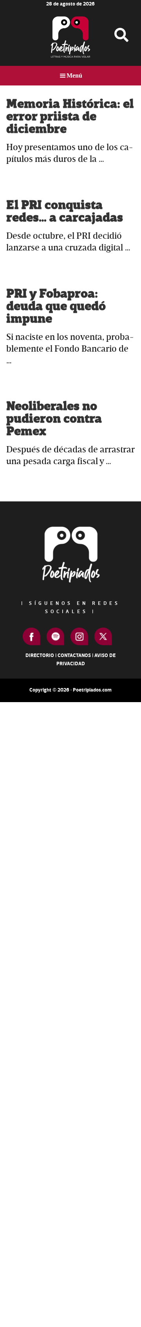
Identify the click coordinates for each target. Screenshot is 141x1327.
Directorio (39, 655)
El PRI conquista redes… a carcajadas (64, 211)
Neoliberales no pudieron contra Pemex (54, 418)
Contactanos (74, 655)
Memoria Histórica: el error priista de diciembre (70, 116)
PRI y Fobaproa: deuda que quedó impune (56, 306)
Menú (74, 75)
